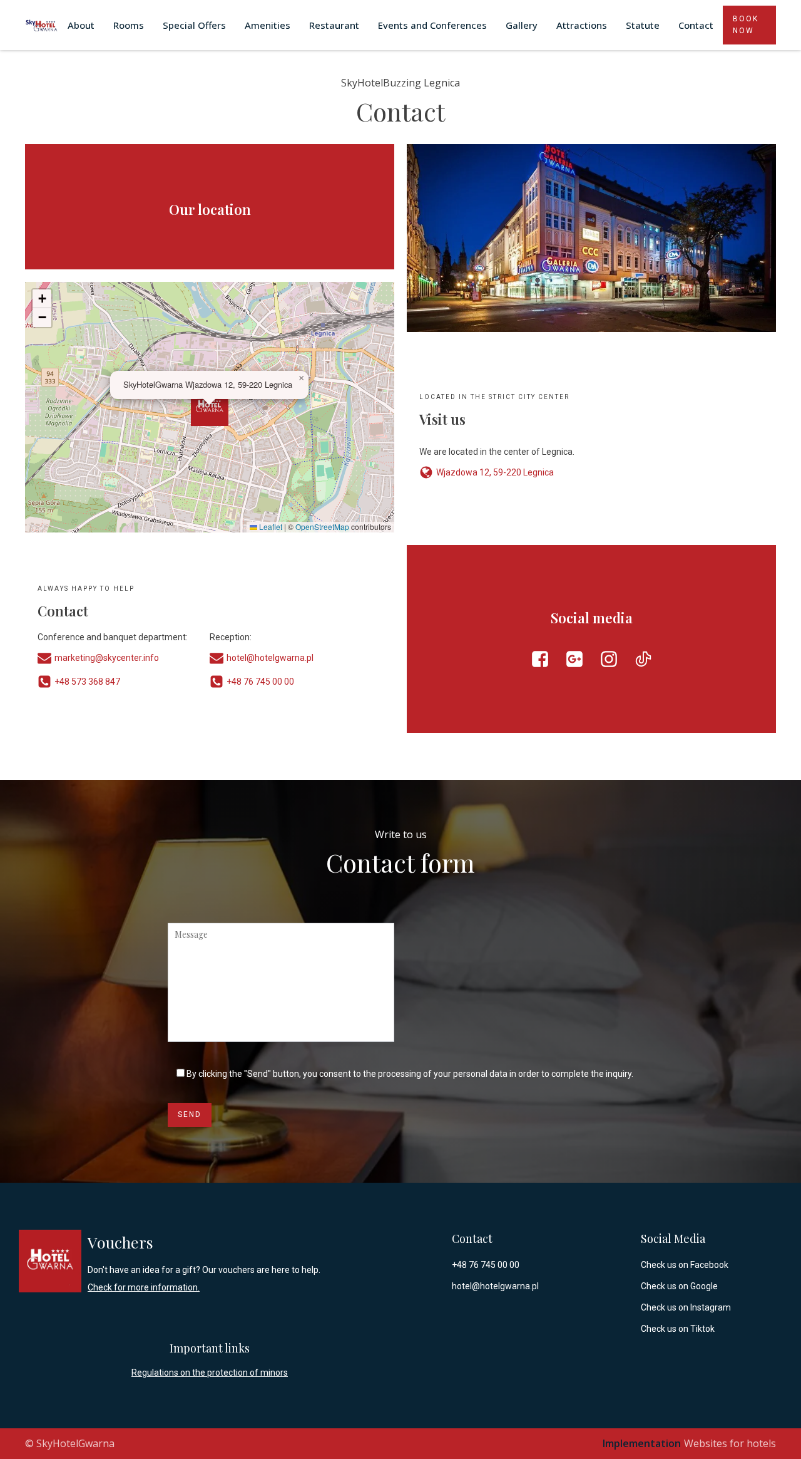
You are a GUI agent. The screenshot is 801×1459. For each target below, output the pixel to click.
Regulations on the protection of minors (209, 1373)
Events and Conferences (432, 25)
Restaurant (334, 25)
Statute (643, 25)
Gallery (522, 25)
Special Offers (194, 25)
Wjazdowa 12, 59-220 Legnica (495, 472)
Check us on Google (679, 1286)
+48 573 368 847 (87, 682)
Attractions (581, 25)
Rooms (128, 25)
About (81, 25)
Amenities (267, 25)
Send (190, 1114)
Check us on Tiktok (678, 1329)
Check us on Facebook (684, 1265)
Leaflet (269, 526)
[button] (209, 407)
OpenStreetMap (322, 526)
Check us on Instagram (686, 1307)
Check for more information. (144, 1287)
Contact (695, 25)
